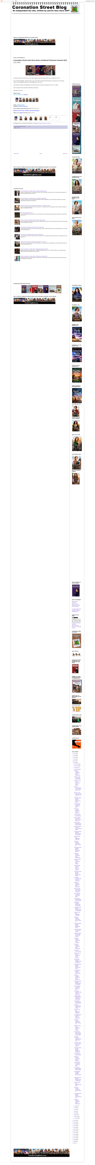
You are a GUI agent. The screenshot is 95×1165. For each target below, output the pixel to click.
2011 (74, 1136)
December (76, 764)
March (75, 1114)
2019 (74, 1122)
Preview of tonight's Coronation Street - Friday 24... (77, 843)
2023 (74, 759)
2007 (74, 1143)
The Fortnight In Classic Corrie (77, 815)
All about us (74, 602)
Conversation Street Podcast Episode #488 (77, 899)
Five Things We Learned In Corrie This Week (77, 805)
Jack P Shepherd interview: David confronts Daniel (78, 828)
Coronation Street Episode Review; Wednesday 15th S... (77, 925)
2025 (74, 755)
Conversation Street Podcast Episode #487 (77, 1002)
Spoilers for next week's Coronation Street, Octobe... (77, 783)
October (76, 767)
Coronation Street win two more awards (77, 930)
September (76, 769)
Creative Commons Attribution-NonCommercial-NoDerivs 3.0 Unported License (76, 625)
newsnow (18, 127)
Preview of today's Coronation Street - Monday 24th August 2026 (34, 191)
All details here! (35, 108)
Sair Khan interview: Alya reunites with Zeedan (77, 1006)
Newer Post (16, 153)
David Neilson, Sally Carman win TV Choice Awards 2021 (77, 1033)
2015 (74, 1129)
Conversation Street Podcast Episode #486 (77, 1068)
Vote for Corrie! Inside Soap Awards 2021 (77, 778)
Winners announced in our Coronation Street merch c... (77, 789)
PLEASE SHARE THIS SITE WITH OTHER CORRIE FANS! (76, 610)
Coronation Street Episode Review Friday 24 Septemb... (77, 833)
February (76, 1116)
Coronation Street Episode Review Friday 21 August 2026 (32, 227)
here (77, 601)
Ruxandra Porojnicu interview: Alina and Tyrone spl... (77, 1039)
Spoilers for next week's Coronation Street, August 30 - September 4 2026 (35, 205)
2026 (74, 753)
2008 (74, 1141)
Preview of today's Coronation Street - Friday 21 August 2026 (33, 220)
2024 (74, 757)
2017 (74, 1125)
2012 (74, 1134)
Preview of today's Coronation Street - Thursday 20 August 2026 (33, 198)
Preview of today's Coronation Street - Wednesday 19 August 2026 (34, 256)
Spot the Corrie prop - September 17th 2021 (77, 914)
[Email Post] (29, 126)
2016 (74, 1127)
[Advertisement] (47, 24)
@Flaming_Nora (20, 105)
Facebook (32, 112)
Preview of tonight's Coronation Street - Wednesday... (77, 773)
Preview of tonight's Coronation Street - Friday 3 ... (77, 1089)
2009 (74, 1139)
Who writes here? (75, 604)
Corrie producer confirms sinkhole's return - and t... (77, 972)
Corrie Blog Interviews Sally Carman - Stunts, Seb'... (78, 992)
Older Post (65, 153)
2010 (74, 1137)
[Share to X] (17, 62)
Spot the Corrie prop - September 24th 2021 (77, 838)
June (75, 1109)
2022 (74, 760)
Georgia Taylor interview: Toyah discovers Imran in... (77, 867)
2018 (74, 1123)
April (75, 1112)
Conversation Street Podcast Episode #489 (77, 823)
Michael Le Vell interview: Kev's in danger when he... (78, 794)
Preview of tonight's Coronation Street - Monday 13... (77, 977)
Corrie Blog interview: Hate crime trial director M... (77, 879)
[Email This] (14, 62)
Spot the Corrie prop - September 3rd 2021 (77, 1084)
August (75, 1106)
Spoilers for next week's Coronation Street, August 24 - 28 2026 (33, 241)
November (76, 765)
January (76, 1118)
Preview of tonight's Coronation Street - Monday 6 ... (77, 1058)
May (75, 1111)
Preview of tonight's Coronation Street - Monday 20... (77, 884)
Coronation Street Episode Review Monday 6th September (77, 1050)
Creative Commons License (45, 123)
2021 (74, 762)
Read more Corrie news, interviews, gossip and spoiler (26, 110)
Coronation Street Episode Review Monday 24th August (32, 234)
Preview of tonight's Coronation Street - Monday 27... (77, 811)
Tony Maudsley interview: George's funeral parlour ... (77, 1073)
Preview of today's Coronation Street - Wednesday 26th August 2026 (34, 249)
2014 (74, 1130)
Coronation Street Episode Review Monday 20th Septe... (77, 873)
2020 (74, 1120)
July (75, 1107)
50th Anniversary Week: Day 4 (27, 212)
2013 (74, 1132)
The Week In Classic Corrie (77, 951)
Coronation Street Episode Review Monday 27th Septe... (77, 800)
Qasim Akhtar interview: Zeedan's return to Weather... (78, 961)
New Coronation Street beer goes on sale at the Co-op (77, 819)
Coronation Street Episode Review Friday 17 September (77, 909)
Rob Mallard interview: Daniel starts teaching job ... (77, 904)
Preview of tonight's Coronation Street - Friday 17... (77, 919)
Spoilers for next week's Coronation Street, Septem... (77, 861)
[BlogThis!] (15, 62)
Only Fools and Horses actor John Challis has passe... (77, 890)
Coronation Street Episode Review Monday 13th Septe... (77, 966)
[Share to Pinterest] (19, 62)
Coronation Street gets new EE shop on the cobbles (77, 935)
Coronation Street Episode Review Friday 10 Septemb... (77, 983)
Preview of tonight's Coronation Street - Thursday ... (77, 940)
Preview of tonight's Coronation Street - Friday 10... (77, 1022)
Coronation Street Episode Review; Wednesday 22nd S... (77, 849)
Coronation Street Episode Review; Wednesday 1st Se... (77, 1095)
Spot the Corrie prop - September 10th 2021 (77, 1011)
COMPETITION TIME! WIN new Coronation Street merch (77, 997)
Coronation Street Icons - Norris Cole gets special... (77, 1044)
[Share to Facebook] (18, 62)
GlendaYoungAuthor (23, 106)
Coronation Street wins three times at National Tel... (77, 1016)
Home (40, 153)
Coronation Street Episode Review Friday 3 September (77, 1079)
